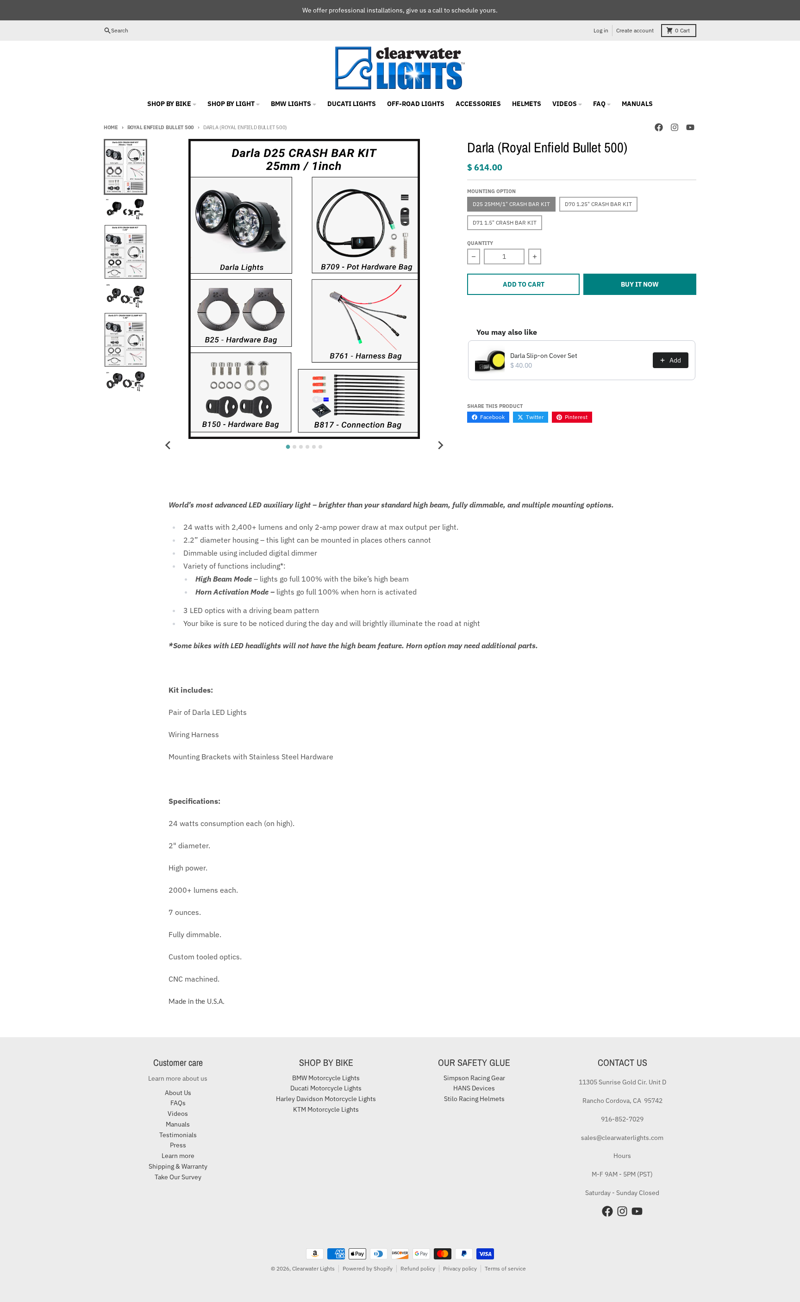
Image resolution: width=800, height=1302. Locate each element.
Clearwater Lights (313, 1268)
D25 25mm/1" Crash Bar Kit (511, 203)
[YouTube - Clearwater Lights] (690, 127)
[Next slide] (440, 445)
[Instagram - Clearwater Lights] (675, 127)
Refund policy (417, 1268)
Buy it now (640, 284)
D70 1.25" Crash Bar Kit (598, 203)
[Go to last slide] (168, 445)
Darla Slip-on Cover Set (543, 355)
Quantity (480, 243)
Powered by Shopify (368, 1268)
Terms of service (505, 1268)
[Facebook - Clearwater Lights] (659, 127)
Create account (635, 30)
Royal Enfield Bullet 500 (160, 127)
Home (111, 127)
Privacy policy (460, 1268)
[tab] (288, 446)
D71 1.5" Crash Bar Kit (505, 222)
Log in (601, 30)
